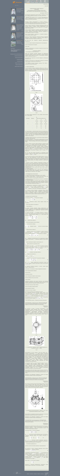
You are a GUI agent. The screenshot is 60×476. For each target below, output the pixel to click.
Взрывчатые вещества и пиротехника (19, 66)
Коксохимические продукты (20, 59)
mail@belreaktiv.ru (15, 51)
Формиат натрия (18, 24)
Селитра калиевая (18, 16)
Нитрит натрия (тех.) (19, 32)
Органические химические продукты (19, 57)
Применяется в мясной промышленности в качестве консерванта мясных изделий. (19, 42)
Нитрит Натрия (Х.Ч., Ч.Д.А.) (19, 40)
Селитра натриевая (19, 8)
